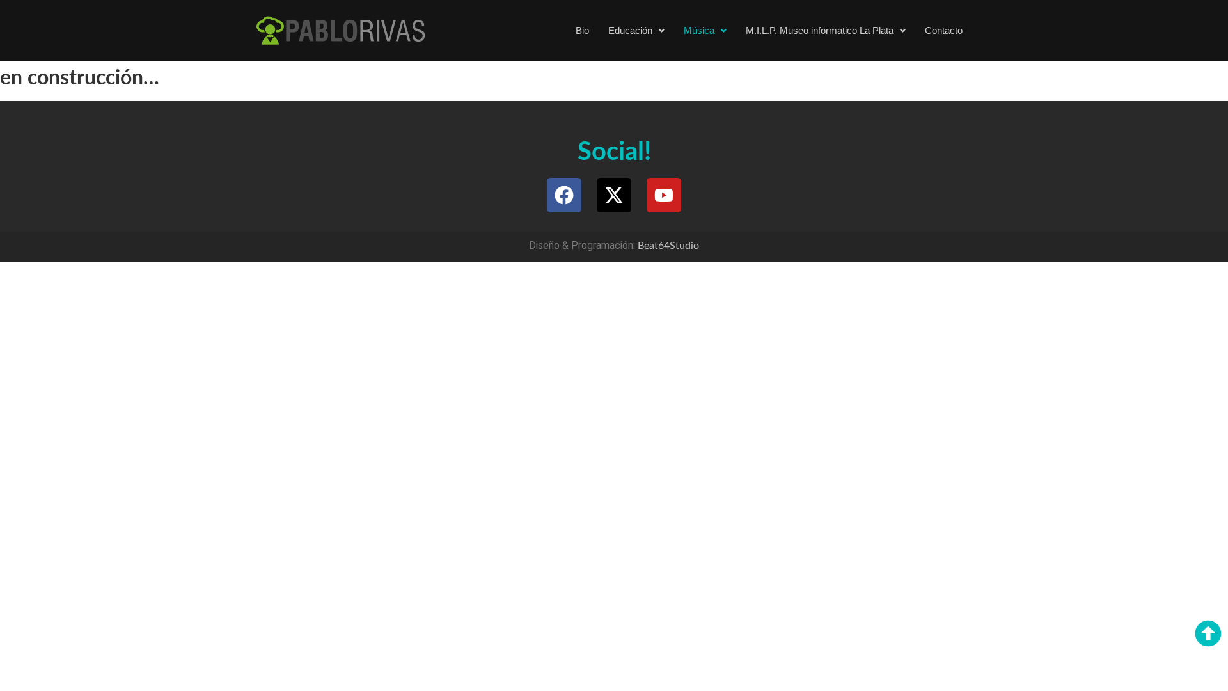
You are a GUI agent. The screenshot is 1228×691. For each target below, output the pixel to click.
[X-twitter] (614, 195)
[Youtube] (664, 195)
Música (699, 30)
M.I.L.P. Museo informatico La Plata (819, 30)
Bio (582, 30)
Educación (630, 30)
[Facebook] (564, 195)
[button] (636, 30)
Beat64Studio (668, 246)
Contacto (944, 30)
